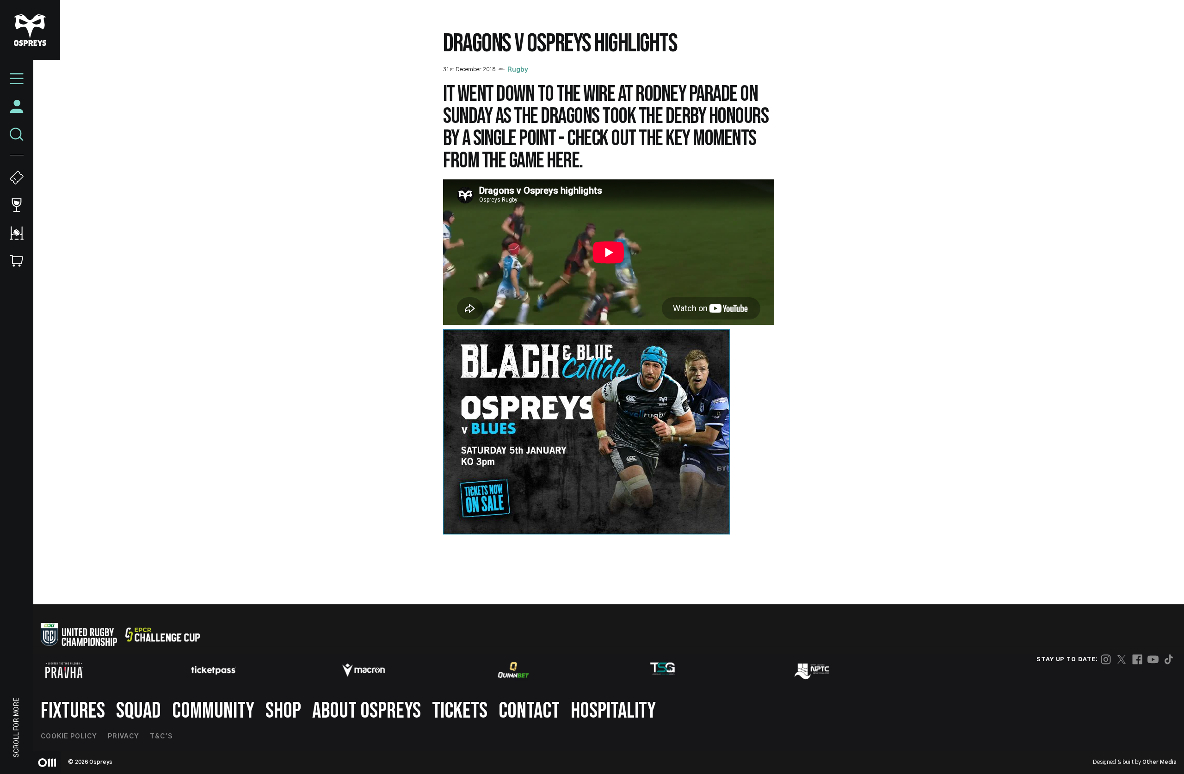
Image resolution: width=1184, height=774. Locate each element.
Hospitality (613, 711)
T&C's (161, 736)
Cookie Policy (69, 736)
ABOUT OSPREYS (366, 711)
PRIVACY (123, 736)
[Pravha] (64, 670)
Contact (529, 711)
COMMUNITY (213, 711)
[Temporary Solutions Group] (663, 670)
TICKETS (459, 711)
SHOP (283, 711)
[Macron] (363, 670)
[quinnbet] (513, 670)
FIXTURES (73, 711)
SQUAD (138, 711)
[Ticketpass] (214, 670)
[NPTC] (812, 670)
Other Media (1159, 762)
